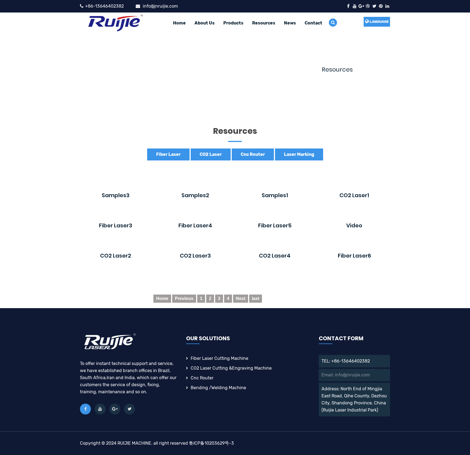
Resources (263, 23)
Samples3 (115, 195)
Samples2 (195, 195)
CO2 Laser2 (115, 255)
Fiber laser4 (195, 225)
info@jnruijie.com (160, 6)
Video (354, 225)
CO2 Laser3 (195, 255)
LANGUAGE (379, 22)
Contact (313, 23)
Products (233, 23)
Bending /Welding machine (218, 387)
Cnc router (202, 377)
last (255, 298)
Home (179, 23)
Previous (184, 298)
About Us (204, 23)
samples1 (275, 195)
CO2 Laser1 (354, 195)
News (290, 23)
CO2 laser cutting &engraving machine (231, 368)
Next (240, 298)
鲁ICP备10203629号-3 (211, 443)
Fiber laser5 (275, 225)
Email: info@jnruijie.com (345, 374)
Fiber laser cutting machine (219, 358)
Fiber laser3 (115, 225)
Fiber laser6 (354, 255)
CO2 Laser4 (274, 255)
